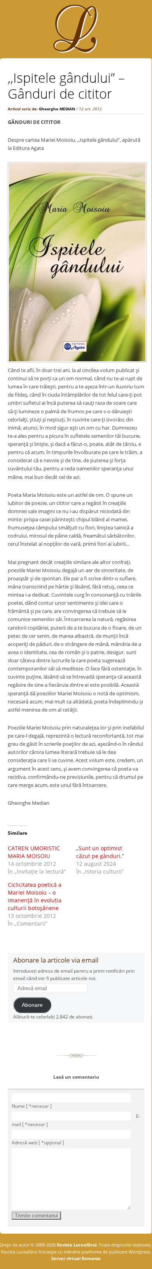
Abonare (32, 1005)
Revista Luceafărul (76, 1245)
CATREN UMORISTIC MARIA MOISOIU (34, 852)
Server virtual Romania (76, 1258)
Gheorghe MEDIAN (57, 108)
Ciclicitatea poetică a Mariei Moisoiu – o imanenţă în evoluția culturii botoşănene (34, 896)
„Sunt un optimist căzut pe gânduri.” (100, 852)
